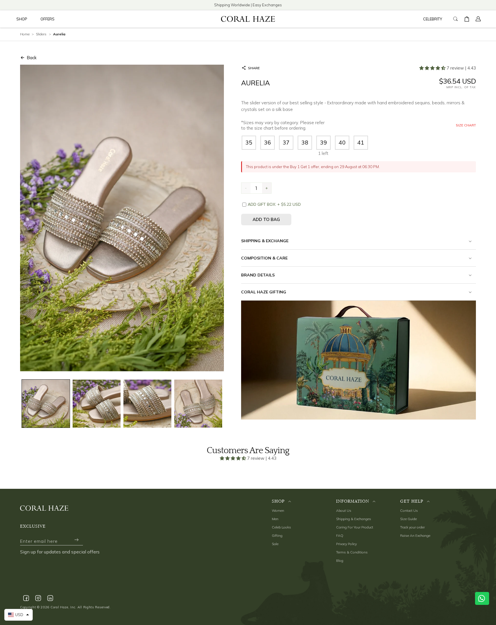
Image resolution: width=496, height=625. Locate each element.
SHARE (254, 68)
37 (286, 142)
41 (360, 142)
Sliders (41, 34)
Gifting (277, 535)
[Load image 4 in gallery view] (198, 404)
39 (323, 142)
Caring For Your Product (354, 527)
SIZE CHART (466, 125)
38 (304, 142)
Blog (339, 560)
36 (267, 142)
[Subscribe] (76, 539)
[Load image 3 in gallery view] (147, 404)
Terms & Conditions (352, 552)
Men (275, 519)
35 (248, 142)
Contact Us (409, 510)
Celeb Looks (281, 527)
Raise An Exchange (415, 535)
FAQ (339, 535)
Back (31, 57)
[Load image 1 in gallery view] (46, 404)
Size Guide (408, 519)
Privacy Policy (346, 544)
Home (25, 34)
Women (278, 510)
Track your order (412, 527)
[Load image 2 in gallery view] (97, 404)
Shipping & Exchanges (353, 519)
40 (342, 142)
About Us (343, 510)
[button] (23, 19)
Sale (275, 544)
